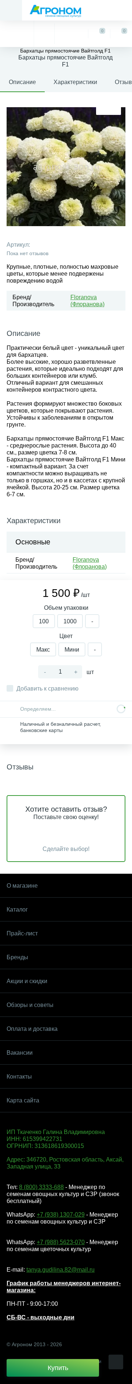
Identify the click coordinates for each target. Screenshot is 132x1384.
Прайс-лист (22, 933)
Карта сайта (23, 1100)
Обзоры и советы (30, 1005)
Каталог (17, 909)
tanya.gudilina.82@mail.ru (60, 1270)
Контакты (19, 1076)
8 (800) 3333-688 (41, 1187)
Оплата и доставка (32, 1029)
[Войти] (71, 33)
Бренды (17, 957)
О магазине (22, 886)
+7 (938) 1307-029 (61, 1214)
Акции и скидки (27, 981)
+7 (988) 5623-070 (61, 1242)
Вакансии (20, 1053)
